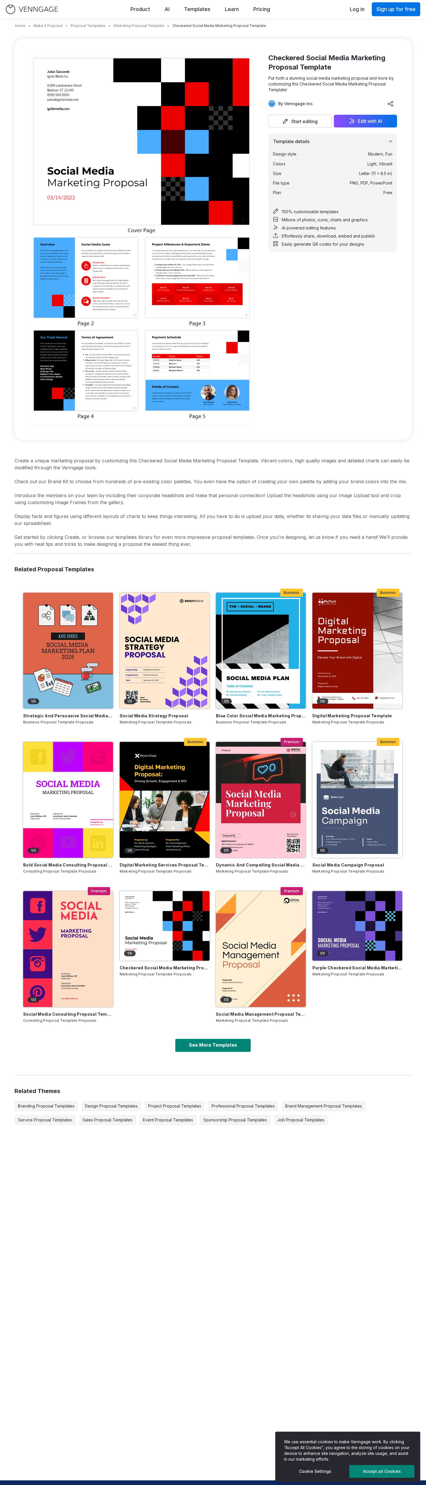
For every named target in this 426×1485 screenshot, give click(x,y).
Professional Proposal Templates (243, 1105)
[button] (300, 121)
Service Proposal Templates (45, 1119)
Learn (232, 9)
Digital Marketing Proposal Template (352, 715)
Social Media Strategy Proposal (154, 715)
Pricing (261, 9)
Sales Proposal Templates (107, 1119)
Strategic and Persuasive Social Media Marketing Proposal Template (68, 715)
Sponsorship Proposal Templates (235, 1119)
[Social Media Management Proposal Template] (261, 949)
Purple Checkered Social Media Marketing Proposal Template (357, 967)
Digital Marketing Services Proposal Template (165, 864)
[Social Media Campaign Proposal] (357, 800)
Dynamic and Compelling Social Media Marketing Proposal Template (261, 864)
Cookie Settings (315, 1471)
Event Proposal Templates (168, 1119)
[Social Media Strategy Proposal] (165, 651)
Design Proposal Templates (111, 1105)
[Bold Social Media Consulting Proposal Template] (68, 800)
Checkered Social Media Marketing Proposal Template (165, 967)
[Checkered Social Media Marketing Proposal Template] (165, 926)
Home (20, 25)
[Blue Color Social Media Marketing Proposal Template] (261, 651)
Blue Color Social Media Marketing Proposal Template (261, 715)
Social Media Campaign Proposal (348, 864)
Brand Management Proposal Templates (323, 1105)
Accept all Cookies (382, 1471)
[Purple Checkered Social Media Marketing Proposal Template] (357, 926)
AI (167, 9)
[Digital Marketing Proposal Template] (357, 651)
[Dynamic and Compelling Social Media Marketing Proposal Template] (261, 800)
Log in (357, 9)
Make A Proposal (48, 25)
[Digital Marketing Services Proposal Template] (165, 800)
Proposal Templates (88, 25)
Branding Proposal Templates (46, 1105)
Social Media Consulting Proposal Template (68, 1014)
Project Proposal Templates (174, 1105)
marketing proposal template (139, 25)
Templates (197, 9)
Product (140, 9)
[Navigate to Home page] (32, 9)
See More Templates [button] (213, 1045)
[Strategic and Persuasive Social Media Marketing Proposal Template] (68, 651)
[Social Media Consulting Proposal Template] (68, 949)
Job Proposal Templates (300, 1119)
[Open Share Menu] (390, 103)
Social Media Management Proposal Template (261, 1014)
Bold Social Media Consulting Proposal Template (68, 864)
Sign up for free (396, 9)
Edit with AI (370, 121)
